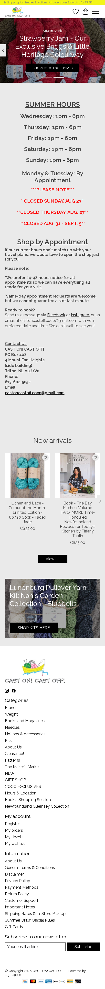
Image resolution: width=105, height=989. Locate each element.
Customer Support (21, 900)
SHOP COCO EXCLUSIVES (52, 68)
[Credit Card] (25, 982)
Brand (10, 707)
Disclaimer (14, 874)
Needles (12, 727)
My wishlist (15, 843)
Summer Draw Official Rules (30, 920)
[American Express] (48, 982)
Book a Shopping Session (28, 799)
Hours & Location (20, 793)
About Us (13, 747)
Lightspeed (13, 975)
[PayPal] (70, 982)
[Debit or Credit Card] (78, 982)
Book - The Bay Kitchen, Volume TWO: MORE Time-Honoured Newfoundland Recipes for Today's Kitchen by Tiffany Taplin (77, 519)
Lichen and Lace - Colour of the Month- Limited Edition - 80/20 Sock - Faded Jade (28, 512)
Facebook (56, 315)
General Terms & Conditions (30, 867)
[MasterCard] (33, 982)
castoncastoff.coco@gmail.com (34, 393)
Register (12, 823)
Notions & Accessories (25, 734)
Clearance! (14, 753)
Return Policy (17, 894)
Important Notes (20, 907)
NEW (9, 773)
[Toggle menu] (95, 12)
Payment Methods (21, 887)
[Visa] (41, 982)
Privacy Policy (17, 880)
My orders (14, 830)
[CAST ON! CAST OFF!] (17, 12)
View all (53, 559)
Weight (11, 714)
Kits (8, 740)
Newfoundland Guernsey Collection (37, 806)
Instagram (80, 315)
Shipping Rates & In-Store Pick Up (35, 913)
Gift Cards (14, 926)
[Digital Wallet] (59, 982)
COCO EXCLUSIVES (23, 786)
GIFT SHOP (15, 780)
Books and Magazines (25, 720)
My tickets (14, 837)
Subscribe (83, 946)
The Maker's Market (22, 767)
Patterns (12, 760)
